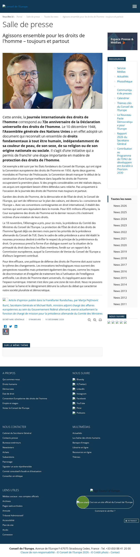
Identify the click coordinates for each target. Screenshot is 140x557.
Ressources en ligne (82, 452)
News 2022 (120, 232)
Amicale (6, 510)
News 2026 (120, 205)
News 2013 (120, 291)
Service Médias (121, 69)
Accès (5, 529)
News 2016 (120, 271)
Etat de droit (8, 393)
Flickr (79, 408)
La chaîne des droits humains (86, 437)
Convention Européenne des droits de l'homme (25, 398)
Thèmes (76, 457)
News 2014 (120, 284)
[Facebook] (5, 326)
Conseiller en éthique (13, 476)
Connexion (8, 534)
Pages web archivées (13, 505)
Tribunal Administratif (13, 515)
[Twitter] (10, 326)
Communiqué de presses (124, 91)
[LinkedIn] (15, 326)
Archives (7, 501)
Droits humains (10, 384)
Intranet (132, 520)
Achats (6, 452)
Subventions (8, 457)
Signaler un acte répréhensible (17, 466)
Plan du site (8, 525)
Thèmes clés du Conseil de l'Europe (125, 106)
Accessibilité (8, 520)
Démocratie (8, 388)
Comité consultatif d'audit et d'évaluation (22, 471)
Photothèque (124, 81)
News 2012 (120, 297)
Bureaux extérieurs (12, 442)
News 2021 (120, 238)
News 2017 (120, 264)
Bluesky (80, 379)
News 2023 (120, 225)
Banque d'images (81, 442)
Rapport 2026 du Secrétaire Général (123, 138)
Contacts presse (10, 437)
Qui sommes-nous (11, 379)
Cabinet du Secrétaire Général (17, 433)
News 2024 (120, 219)
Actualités (122, 76)
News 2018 (120, 258)
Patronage (7, 461)
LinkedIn (80, 388)
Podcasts (80, 412)
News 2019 (120, 251)
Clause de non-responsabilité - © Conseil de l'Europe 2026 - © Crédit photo (65, 552)
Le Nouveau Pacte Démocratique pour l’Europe (124, 121)
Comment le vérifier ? (105, 510)
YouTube (80, 403)
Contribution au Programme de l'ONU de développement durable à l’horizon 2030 (125, 160)
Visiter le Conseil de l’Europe (16, 408)
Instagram (81, 393)
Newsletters (8, 447)
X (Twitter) (81, 384)
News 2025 (120, 212)
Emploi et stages (10, 403)
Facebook (81, 398)
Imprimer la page (100, 319)
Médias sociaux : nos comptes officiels (21, 496)
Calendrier (123, 98)
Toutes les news (121, 199)
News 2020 (120, 245)
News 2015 (120, 278)
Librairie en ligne (80, 447)
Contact (115, 552)
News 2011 (120, 304)
